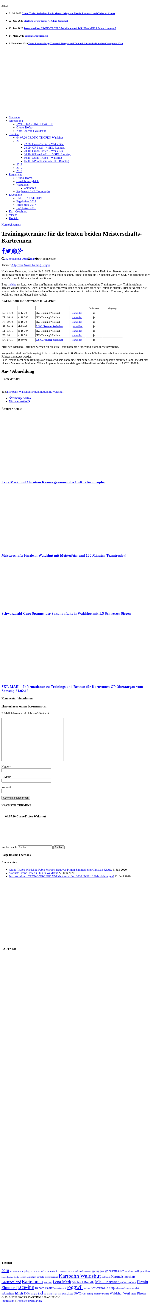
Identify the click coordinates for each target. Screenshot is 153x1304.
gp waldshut (145, 1271)
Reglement (15, 174)
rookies (87, 1288)
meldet (12, 284)
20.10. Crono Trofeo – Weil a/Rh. (44, 151)
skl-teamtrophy (50, 1294)
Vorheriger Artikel (21, 398)
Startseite (14, 117)
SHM (27, 1293)
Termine (14, 134)
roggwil (75, 1287)
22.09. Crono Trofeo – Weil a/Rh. (44, 144)
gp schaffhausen (114, 1270)
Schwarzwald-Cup (103, 1288)
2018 (19, 164)
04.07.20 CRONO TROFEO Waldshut (39, 137)
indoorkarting (7, 1277)
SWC (77, 1293)
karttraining (36, 391)
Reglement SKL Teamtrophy (33, 191)
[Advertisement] (76, 86)
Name (5, 766)
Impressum (7, 1300)
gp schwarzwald (132, 1271)
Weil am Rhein (134, 1293)
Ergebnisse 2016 (26, 208)
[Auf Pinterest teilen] (15, 252)
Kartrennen (32, 1281)
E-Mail (5, 776)
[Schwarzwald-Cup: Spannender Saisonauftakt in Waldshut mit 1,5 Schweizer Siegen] (32, 606)
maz (32, 258)
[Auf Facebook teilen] (3, 252)
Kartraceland (11, 1282)
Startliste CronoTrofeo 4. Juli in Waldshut (46, 20)
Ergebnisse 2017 (26, 204)
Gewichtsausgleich (27, 181)
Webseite (6, 787)
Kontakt (13, 218)
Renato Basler (44, 1288)
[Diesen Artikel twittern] (9, 252)
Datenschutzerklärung (29, 1300)
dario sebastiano (67, 1271)
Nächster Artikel (18, 401)
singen (34, 1294)
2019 (19, 140)
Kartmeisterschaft (123, 1276)
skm (59, 1294)
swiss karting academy (92, 1293)
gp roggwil (98, 1270)
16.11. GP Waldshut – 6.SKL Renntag (46, 161)
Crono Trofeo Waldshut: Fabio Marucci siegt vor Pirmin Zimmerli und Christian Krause (68, 13)
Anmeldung (16, 120)
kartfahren (106, 1277)
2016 (19, 171)
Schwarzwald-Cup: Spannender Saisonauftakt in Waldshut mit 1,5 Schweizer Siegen (66, 613)
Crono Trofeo (24, 127)
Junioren (18, 1277)
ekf (76, 1271)
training (47, 391)
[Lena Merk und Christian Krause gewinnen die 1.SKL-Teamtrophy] (32, 474)
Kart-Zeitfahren (29, 1277)
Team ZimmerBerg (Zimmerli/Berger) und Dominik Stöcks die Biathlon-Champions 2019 (75, 43)
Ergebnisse (15, 194)
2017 (19, 167)
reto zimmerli (60, 1288)
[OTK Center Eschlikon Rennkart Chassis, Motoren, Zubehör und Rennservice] (35, 840)
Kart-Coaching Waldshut (31, 130)
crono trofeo (53, 1271)
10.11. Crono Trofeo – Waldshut (43, 157)
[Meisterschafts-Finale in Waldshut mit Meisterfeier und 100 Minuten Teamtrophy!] (32, 548)
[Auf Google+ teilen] (20, 252)
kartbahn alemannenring (47, 1277)
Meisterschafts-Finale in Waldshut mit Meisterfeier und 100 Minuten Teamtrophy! (63, 555)
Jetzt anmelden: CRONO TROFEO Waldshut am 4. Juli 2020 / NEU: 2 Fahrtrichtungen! (70, 28)
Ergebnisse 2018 (26, 201)
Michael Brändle (83, 1282)
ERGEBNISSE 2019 (29, 198)
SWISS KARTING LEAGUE (34, 124)
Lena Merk (62, 1282)
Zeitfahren (30, 188)
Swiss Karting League (37, 265)
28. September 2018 (16, 258)
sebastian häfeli (12, 1293)
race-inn (26, 1287)
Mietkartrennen (107, 1282)
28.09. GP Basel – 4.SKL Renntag (44, 147)
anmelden (77, 317)
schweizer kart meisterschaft (127, 1288)
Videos (13, 214)
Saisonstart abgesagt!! (36, 35)
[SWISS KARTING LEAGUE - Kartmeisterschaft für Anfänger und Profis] (76, 54)
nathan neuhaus (128, 1282)
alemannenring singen (21, 1271)
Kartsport (48, 1282)
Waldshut (57, 391)
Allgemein (17, 265)
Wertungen (22, 184)
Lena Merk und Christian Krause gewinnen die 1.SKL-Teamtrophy (53, 482)
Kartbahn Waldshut (18, 391)
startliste (67, 1293)
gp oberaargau (85, 1271)
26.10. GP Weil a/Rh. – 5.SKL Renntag (47, 154)
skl (40, 1293)
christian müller (39, 1271)
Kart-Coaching (17, 211)
